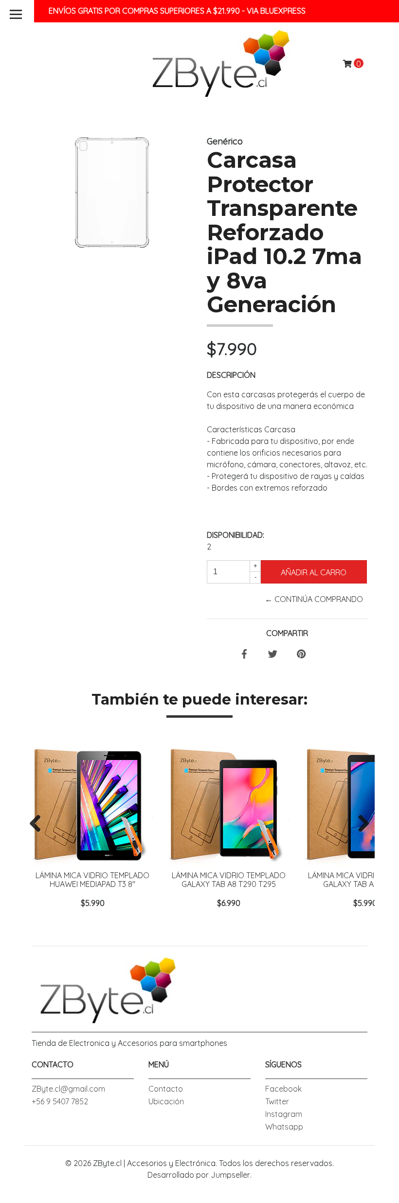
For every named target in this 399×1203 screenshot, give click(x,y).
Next (360, 824)
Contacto (165, 1089)
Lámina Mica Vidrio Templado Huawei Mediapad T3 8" (92, 879)
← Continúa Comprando (314, 599)
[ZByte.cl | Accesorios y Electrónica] (217, 63)
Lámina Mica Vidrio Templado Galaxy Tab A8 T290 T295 (229, 879)
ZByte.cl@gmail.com (68, 1089)
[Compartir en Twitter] (272, 654)
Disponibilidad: (235, 535)
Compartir (287, 633)
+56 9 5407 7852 (60, 1101)
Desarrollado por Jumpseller (198, 1175)
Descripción (231, 375)
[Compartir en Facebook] (244, 654)
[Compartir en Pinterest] (301, 654)
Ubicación (166, 1101)
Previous (39, 824)
